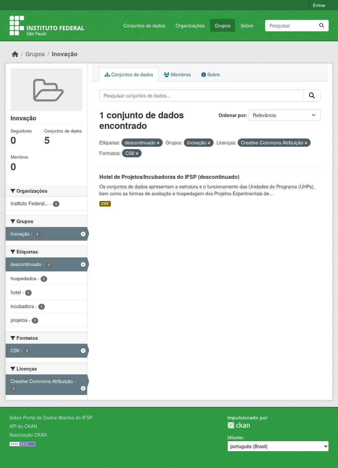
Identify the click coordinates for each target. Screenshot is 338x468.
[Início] (15, 54)
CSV (105, 203)
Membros (180, 74)
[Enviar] (321, 25)
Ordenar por (232, 115)
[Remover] (158, 142)
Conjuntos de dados (144, 25)
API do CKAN (23, 426)
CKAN (238, 425)
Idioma (235, 437)
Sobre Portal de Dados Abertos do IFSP (50, 417)
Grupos (222, 25)
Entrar (319, 5)
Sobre (247, 25)
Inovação (65, 54)
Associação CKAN (28, 434)
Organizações (190, 25)
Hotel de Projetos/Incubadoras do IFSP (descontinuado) (169, 176)
